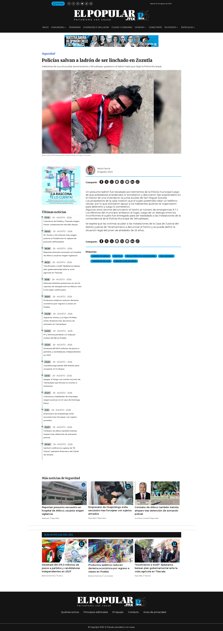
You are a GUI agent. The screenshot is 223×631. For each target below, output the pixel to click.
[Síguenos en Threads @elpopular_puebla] (91, 3)
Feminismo (75, 27)
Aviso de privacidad (154, 612)
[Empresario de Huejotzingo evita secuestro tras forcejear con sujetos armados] (110, 493)
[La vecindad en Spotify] (61, 185)
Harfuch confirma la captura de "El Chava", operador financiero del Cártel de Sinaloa (61, 451)
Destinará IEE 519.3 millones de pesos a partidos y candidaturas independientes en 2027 (62, 351)
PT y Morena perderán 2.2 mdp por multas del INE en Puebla (59, 336)
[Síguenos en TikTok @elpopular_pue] (86, 3)
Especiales (187, 27)
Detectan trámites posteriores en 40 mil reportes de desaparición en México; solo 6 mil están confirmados (62, 286)
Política (60, 576)
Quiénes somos (70, 612)
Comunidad (57, 27)
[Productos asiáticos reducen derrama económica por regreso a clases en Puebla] (110, 551)
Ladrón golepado (100, 256)
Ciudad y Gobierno (122, 27)
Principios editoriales (96, 612)
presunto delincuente (125, 261)
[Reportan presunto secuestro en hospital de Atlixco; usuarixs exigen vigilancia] (64, 493)
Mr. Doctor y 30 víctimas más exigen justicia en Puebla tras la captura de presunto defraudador (60, 238)
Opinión (139, 27)
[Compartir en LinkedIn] (132, 182)
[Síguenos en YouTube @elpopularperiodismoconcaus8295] (82, 3)
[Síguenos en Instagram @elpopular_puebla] (77, 3)
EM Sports (170, 27)
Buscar (59, 4)
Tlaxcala (147, 576)
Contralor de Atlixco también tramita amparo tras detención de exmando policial (60, 434)
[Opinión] (111, 41)
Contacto (133, 612)
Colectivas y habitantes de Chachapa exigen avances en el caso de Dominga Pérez (61, 399)
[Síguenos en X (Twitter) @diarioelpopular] (73, 3)
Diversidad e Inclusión (96, 27)
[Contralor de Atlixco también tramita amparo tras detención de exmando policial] (157, 493)
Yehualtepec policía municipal (141, 256)
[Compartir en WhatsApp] (112, 182)
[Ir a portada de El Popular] (111, 15)
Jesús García (103, 168)
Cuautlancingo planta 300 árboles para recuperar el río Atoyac (61, 367)
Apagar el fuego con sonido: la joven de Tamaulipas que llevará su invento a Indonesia (61, 382)
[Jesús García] (90, 170)
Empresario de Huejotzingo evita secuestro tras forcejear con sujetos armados (60, 417)
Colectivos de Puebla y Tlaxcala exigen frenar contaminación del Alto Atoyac (61, 223)
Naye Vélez (92, 518)
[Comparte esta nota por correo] (122, 182)
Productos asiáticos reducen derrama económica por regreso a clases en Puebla (60, 303)
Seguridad (48, 53)
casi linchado (166, 256)
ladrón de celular (101, 261)
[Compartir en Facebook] (101, 182)
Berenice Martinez (48, 576)
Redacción (45, 518)
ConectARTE (155, 27)
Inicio (45, 27)
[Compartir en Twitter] (107, 182)
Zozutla (117, 256)
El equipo (118, 612)
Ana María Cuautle (142, 518)
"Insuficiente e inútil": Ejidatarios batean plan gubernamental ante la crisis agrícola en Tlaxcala (61, 269)
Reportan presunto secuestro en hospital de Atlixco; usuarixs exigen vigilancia (62, 254)
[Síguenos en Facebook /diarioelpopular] (69, 3)
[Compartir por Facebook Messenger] (127, 182)
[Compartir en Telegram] (117, 182)
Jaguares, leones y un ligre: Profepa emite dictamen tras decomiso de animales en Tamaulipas (60, 320)
